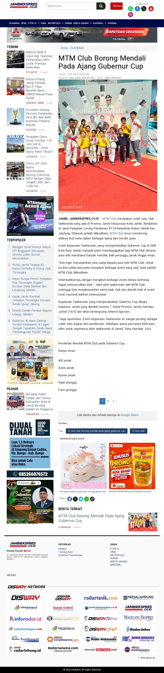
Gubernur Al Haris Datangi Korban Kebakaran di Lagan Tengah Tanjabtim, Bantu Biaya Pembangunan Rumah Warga (30, 326)
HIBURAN (112, 23)
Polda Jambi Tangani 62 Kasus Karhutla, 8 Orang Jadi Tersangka (29, 268)
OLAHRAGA (14, 23)
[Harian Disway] (63, 597)
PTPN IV (32, 23)
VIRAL (43, 23)
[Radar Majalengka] (63, 629)
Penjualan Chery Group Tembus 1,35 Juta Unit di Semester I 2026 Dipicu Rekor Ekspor (39, 144)
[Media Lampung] (138, 597)
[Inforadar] (25, 618)
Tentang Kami (65, 552)
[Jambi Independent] (100, 608)
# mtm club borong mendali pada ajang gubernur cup (96, 431)
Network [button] (118, 6)
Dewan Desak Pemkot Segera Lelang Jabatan (30, 312)
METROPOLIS (54, 23)
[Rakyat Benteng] (100, 649)
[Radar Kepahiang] (25, 639)
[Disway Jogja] (100, 628)
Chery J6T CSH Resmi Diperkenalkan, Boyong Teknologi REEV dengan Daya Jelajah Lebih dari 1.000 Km (38, 174)
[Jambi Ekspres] (138, 608)
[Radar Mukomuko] (100, 639)
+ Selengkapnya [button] (146, 658)
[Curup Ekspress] (63, 639)
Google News (130, 415)
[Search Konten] (100, 6)
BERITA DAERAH (81, 23)
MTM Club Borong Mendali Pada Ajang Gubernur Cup (91, 518)
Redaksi (62, 549)
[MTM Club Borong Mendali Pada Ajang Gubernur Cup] (142, 522)
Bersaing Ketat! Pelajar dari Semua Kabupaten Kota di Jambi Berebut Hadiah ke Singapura (39, 402)
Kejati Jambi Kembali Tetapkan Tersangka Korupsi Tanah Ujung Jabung (29, 300)
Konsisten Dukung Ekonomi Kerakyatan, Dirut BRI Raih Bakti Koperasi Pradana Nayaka (39, 117)
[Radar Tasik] (100, 597)
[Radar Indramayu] (25, 608)
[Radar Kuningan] (25, 629)
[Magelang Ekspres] (138, 618)
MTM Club (109, 219)
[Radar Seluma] (63, 649)
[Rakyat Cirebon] (63, 608)
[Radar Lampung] (63, 618)
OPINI (24, 23)
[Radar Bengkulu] (138, 639)
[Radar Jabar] (138, 629)
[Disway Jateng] (100, 618)
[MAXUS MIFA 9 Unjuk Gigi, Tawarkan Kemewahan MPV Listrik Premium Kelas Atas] (15, 59)
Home (64, 48)
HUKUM (68, 23)
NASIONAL (98, 23)
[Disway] (25, 597)
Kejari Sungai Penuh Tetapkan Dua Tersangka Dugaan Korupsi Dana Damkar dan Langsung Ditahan (30, 284)
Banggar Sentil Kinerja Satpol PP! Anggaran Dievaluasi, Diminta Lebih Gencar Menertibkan (29, 252)
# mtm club (138, 431)
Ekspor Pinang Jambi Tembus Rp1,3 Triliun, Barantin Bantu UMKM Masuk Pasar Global (39, 88)
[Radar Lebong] (25, 649)
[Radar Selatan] (138, 649)
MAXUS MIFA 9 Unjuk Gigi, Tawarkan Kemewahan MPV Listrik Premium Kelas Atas (39, 60)
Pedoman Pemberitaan (70, 555)
